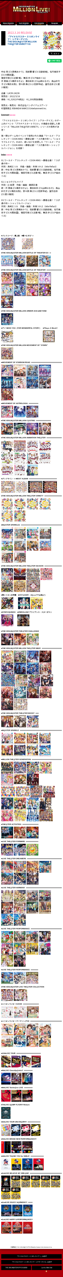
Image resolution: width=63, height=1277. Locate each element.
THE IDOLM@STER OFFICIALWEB (16, 1268)
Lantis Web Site (46, 1268)
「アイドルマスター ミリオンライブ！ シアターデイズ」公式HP (31, 1262)
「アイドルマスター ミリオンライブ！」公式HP (31, 1256)
